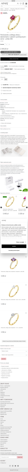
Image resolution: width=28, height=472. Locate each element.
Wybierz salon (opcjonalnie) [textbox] (7, 354)
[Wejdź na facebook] (10, 466)
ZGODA (14, 246)
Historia (2, 422)
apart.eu (2, 446)
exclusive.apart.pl (3, 441)
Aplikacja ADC (3, 412)
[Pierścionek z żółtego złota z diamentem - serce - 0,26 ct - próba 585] (10, 201)
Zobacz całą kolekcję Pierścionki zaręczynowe (14, 341)
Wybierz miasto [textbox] (5, 351)
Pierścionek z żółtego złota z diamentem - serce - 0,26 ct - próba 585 (13, 299)
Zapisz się (20, 457)
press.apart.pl (3, 442)
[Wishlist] (20, 3)
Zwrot (1, 390)
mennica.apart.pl (3, 439)
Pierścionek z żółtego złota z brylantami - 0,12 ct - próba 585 (12, 327)
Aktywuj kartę (3, 405)
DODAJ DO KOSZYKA (14, 58)
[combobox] (6, 44)
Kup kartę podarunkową (5, 401)
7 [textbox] (5, 44)
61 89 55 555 (13, 62)
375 (2, 79)
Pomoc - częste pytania (5, 385)
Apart (4, 106)
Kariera (1, 425)
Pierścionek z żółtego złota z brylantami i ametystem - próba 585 (12, 271)
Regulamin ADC (3, 414)
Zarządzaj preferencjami (14, 250)
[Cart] (23, 3)
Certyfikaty (2, 394)
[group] (10, 207)
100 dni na (6, 69)
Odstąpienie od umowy (5, 395)
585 (6, 79)
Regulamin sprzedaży (5, 375)
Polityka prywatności (4, 430)
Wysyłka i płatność (4, 387)
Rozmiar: (2, 44)
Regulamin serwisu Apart (5, 428)
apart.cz (2, 444)
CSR (1, 423)
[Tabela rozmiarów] (9, 44)
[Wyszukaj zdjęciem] (4, 13)
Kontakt (2, 397)
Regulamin (2, 392)
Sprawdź (3, 358)
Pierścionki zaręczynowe (9, 107)
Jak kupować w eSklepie (6, 370)
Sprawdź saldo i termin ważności (7, 403)
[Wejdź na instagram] (13, 466)
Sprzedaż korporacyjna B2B (6, 427)
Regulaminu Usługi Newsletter (17, 454)
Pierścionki (7, 8)
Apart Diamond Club (5, 373)
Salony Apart (3, 420)
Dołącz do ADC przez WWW (6, 411)
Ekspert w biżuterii (5, 366)
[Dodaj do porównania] (1, 93)
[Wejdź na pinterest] (18, 466)
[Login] (18, 3)
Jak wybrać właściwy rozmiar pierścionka (9, 368)
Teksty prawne (3, 433)
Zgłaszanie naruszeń (4, 435)
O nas (1, 418)
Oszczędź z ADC (10, 52)
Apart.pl (1, 8)
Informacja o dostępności (5, 431)
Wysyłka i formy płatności (6, 372)
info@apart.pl (3, 462)
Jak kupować (3, 389)
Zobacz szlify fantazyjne (6, 123)
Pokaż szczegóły (20, 242)
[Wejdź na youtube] (15, 466)
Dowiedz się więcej (23, 54)
